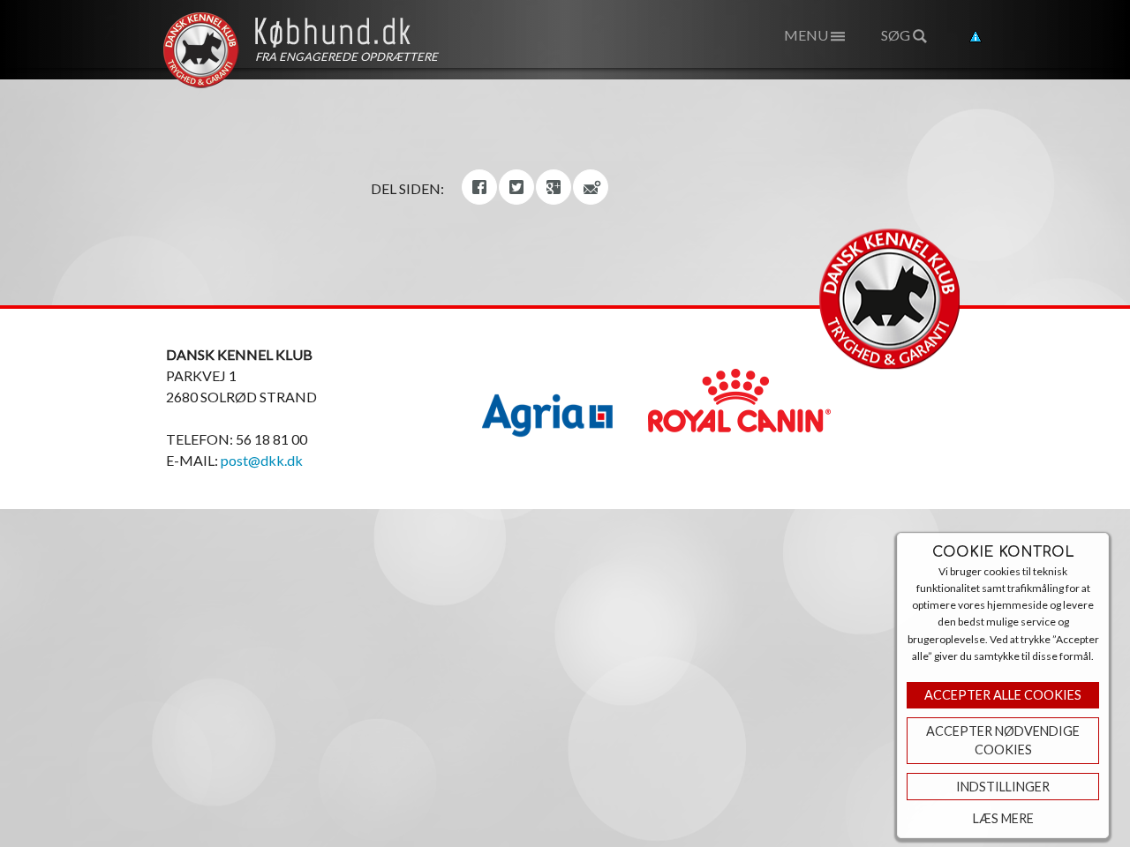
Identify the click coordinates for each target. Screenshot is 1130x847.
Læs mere (1003, 818)
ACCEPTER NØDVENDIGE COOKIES (1003, 740)
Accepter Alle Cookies (1002, 694)
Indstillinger (1003, 786)
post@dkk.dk (262, 460)
